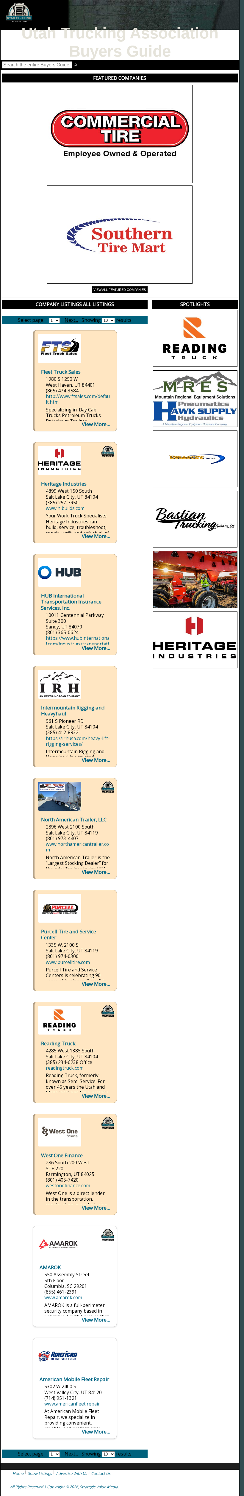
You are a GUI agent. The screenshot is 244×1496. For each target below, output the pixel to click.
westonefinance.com (68, 1186)
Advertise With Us (71, 1473)
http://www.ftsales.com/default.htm (78, 399)
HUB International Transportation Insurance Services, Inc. (71, 601)
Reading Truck (58, 1043)
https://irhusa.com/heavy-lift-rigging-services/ (78, 741)
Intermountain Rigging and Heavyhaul (73, 710)
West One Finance (62, 1155)
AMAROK (50, 1267)
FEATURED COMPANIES (119, 78)
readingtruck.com (65, 1068)
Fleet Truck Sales (61, 371)
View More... (96, 424)
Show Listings (40, 1473)
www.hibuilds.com (65, 508)
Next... (71, 320)
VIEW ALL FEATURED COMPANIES (119, 289)
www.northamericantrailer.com (77, 847)
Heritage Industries (64, 483)
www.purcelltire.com (68, 962)
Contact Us (100, 1473)
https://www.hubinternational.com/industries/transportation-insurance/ (78, 644)
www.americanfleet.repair (72, 1404)
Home (18, 1473)
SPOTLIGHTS (195, 304)
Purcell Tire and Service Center (68, 934)
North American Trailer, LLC (74, 819)
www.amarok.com (63, 1297)
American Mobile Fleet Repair (74, 1379)
